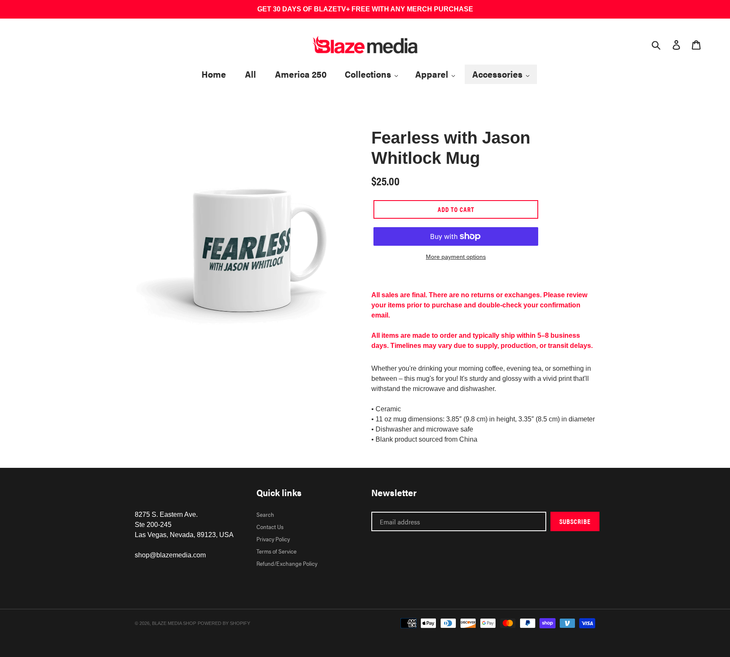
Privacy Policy (273, 539)
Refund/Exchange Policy (286, 563)
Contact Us (269, 526)
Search (265, 514)
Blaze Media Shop (174, 623)
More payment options (456, 256)
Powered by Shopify (224, 623)
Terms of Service (276, 551)
